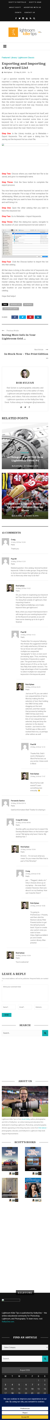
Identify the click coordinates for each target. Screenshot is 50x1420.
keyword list (15, 304)
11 (12, 1389)
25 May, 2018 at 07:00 (32, 874)
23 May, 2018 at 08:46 (23, 822)
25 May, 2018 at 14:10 (37, 747)
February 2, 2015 (32, 466)
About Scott (15, 7)
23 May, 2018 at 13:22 (23, 588)
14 (32, 1389)
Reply (13, 545)
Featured (6, 57)
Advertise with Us (32, 7)
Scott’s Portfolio (17, 2)
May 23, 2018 (21, 72)
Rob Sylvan (8, 72)
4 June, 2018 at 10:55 (18, 542)
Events (18, 12)
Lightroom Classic (26, 57)
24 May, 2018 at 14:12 (28, 635)
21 (32, 1393)
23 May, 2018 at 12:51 (18, 561)
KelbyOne (35, 399)
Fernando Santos (18, 801)
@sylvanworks (39, 402)
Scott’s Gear (35, 2)
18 (12, 1393)
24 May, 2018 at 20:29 (32, 687)
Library (14, 57)
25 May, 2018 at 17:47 (37, 776)
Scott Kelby (18, 466)
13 (31, 72)
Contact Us (29, 12)
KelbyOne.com (8, 1321)
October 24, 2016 (32, 516)
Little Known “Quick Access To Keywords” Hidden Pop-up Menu (25, 507)
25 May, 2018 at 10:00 (37, 906)
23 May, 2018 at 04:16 (18, 803)
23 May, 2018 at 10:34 (28, 849)
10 (5, 1389)
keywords (28, 304)
